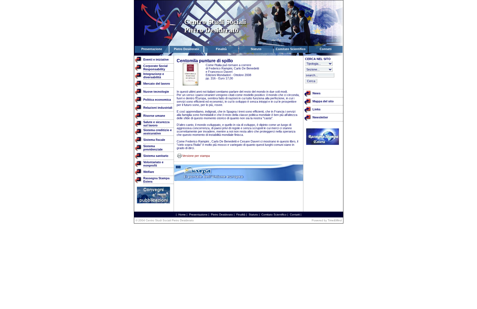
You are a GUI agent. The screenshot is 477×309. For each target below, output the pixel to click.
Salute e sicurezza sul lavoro (156, 123)
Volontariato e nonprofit (153, 163)
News (316, 93)
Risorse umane (154, 115)
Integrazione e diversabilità (153, 75)
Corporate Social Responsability (155, 67)
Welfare (148, 171)
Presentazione (198, 214)
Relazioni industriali (157, 107)
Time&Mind (335, 220)
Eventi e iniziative (156, 59)
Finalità (240, 214)
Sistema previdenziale (153, 147)
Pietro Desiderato (222, 214)
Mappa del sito (323, 101)
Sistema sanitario (155, 155)
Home (182, 214)
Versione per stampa (196, 155)
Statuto (253, 214)
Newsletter (320, 117)
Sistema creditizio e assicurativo (157, 131)
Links (316, 109)
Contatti (295, 214)
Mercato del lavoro (156, 83)
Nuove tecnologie (156, 91)
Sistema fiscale (154, 139)
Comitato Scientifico (274, 214)
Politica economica (157, 99)
